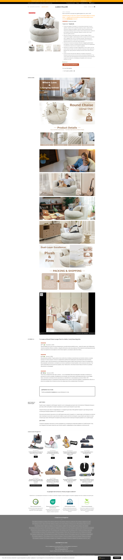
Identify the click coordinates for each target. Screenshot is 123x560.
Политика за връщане (35, 555)
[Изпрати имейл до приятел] (66, 71)
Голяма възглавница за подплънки (85, 529)
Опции (69, 457)
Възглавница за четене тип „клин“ (83, 538)
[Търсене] (28, 7)
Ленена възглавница (59, 531)
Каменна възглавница (76, 536)
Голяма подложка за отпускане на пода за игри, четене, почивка (36, 452)
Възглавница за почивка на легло (55, 523)
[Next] (58, 27)
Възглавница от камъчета (63, 534)
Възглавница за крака (50, 531)
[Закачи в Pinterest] (67, 71)
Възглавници (69, 68)
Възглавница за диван (71, 525)
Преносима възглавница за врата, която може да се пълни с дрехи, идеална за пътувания (87, 480)
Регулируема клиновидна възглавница (40, 521)
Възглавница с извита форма (82, 525)
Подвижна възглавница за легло (62, 527)
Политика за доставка (61, 555)
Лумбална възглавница (86, 531)
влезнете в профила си (51, 392)
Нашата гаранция (53, 555)
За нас (29, 555)
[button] (85, 7)
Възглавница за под (55, 529)
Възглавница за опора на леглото (83, 523)
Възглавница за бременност (37, 536)
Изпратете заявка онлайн (63, 547)
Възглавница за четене (48, 536)
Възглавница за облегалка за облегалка (67, 521)
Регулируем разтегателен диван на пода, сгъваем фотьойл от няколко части (70, 480)
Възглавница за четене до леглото (69, 523)
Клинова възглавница (71, 538)
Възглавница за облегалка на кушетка (36, 527)
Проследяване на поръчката (70, 555)
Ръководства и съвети (70, 3)
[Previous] (30, 27)
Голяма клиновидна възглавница (38, 531)
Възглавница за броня (39, 525)
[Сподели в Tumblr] (72, 71)
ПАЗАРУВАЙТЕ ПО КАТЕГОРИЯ (35, 6)
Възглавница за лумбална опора (37, 534)
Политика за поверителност (44, 555)
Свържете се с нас (84, 3)
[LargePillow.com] (61, 7)
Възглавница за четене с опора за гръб (40, 523)
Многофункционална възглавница (50, 534)
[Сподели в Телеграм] (74, 71)
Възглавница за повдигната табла (75, 527)
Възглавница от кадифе (61, 525)
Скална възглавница (58, 536)
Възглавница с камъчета (74, 534)
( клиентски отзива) (72, 21)
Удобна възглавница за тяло (50, 525)
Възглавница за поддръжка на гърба (83, 521)
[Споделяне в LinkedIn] (71, 71)
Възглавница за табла (73, 529)
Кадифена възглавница (61, 538)
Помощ (77, 3)
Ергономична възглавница (88, 527)
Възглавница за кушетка (49, 527)
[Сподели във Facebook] (63, 71)
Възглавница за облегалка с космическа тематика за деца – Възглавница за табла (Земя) (52, 480)
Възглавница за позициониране (86, 534)
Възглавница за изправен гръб (50, 538)
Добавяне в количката (71, 64)
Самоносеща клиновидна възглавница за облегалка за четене (53, 453)
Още (36, 456)
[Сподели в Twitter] (64, 71)
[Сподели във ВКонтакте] (69, 71)
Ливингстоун (66, 531)
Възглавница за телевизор (38, 538)
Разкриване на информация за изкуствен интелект (85, 555)
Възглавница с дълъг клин (75, 531)
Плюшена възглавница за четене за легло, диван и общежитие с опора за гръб (70, 453)
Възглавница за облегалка (54, 521)
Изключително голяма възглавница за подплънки (40, 529)
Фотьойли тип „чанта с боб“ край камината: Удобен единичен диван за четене (36, 480)
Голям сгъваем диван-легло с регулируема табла (87, 452)
